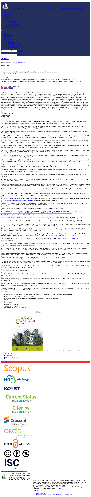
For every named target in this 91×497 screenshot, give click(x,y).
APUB (59, 488)
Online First (7, 17)
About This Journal (13, 21)
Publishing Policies (13, 25)
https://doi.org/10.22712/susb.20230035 (19, 307)
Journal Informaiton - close (19, 471)
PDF (2, 88)
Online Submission (6, 362)
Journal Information (9, 19)
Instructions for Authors (14, 24)
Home (6, 13)
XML (5, 88)
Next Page (23, 62)
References (4, 118)
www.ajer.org (45, 195)
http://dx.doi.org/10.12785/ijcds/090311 (69, 238)
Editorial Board (12, 22)
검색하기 (20, 51)
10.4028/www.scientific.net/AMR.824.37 (22, 200)
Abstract (3, 89)
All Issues (7, 16)
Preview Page (16, 62)
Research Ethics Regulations (16, 27)
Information (4, 291)
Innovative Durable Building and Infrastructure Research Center (54, 494)
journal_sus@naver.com (58, 485)
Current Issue (8, 14)
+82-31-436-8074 (40, 485)
